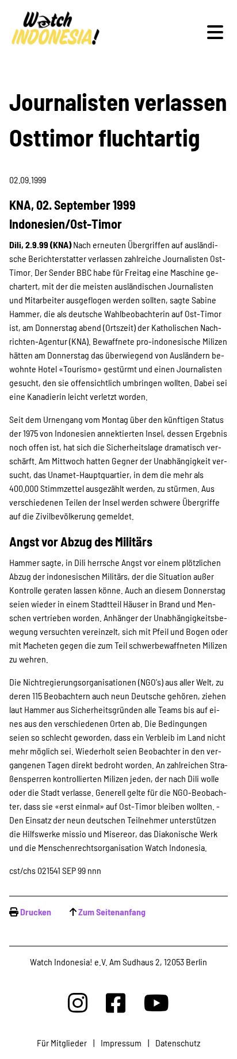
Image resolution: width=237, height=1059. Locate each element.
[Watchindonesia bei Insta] (77, 1002)
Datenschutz (177, 1042)
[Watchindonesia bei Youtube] (156, 1002)
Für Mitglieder (62, 1042)
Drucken (35, 911)
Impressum (121, 1042)
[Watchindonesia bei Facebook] (115, 1002)
